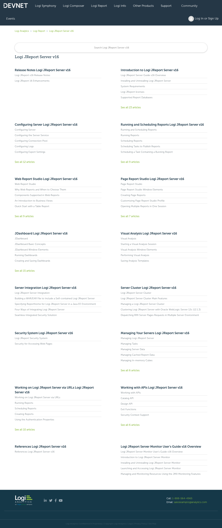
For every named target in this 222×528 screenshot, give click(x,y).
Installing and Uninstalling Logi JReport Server (146, 80)
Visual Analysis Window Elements (139, 249)
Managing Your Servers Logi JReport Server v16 (155, 333)
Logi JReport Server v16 (61, 31)
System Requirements (133, 86)
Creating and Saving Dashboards (32, 260)
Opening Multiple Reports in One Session (143, 206)
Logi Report (99, 5)
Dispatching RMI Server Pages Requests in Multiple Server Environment (160, 315)
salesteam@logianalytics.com (190, 502)
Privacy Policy (140, 523)
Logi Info (120, 5)
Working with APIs (131, 392)
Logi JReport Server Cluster (136, 292)
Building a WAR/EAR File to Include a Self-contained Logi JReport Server (55, 298)
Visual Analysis (128, 238)
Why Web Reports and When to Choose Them (40, 189)
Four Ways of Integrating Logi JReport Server (40, 309)
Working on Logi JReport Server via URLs (37, 397)
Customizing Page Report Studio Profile (143, 200)
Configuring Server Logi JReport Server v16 (46, 125)
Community (189, 5)
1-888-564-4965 (182, 498)
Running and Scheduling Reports (139, 129)
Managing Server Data (133, 349)
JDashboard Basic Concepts (30, 244)
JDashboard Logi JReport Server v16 (41, 233)
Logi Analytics (22, 31)
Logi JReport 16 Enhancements (32, 80)
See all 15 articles (25, 270)
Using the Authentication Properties (34, 419)
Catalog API (127, 398)
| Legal (130, 523)
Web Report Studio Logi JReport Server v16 (46, 179)
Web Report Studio (25, 184)
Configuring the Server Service (32, 135)
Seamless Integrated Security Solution (36, 315)
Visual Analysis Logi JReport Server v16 (149, 233)
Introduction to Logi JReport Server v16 (149, 70)
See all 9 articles (130, 162)
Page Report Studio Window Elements (142, 189)
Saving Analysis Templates (135, 260)
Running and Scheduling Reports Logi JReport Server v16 (162, 125)
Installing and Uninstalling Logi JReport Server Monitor (150, 462)
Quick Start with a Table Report (32, 206)
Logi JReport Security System (31, 338)
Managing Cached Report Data (138, 354)
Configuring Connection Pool (31, 140)
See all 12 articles (25, 162)
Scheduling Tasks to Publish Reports (140, 146)
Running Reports (130, 135)
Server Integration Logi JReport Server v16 (45, 288)
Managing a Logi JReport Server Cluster (142, 304)
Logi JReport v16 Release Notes (32, 75)
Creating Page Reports (133, 195)
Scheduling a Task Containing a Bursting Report (147, 151)
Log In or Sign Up (206, 18)
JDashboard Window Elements (31, 249)
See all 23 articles (131, 107)
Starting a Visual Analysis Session (138, 244)
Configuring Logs (24, 146)
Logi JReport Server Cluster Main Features (144, 298)
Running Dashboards (26, 255)
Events (10, 18)
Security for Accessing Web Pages (33, 343)
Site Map (152, 523)
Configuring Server (25, 129)
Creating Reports (24, 414)
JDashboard (21, 238)
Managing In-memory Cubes (136, 360)
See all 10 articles (25, 429)
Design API (127, 403)
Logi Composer (73, 5)
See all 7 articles (130, 216)
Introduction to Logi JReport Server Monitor (145, 457)
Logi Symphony (45, 5)
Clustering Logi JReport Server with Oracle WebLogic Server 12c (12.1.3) (161, 309)
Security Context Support (135, 414)
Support (166, 5)
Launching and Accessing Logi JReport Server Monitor (151, 468)
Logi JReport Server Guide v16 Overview (143, 75)
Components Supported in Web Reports (37, 195)
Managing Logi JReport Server (137, 338)
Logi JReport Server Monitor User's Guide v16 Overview (161, 447)
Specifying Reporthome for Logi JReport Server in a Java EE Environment (55, 304)
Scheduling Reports (131, 140)
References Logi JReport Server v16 (40, 447)
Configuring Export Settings (30, 151)
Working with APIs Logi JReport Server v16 (152, 387)
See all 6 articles (130, 370)
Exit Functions (128, 409)
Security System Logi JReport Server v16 (44, 333)
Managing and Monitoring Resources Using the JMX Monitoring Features (160, 473)
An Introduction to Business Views (34, 200)
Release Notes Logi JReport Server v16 (43, 70)
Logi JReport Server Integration (32, 292)
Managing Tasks (129, 343)
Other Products (143, 5)
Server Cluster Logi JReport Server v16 (148, 288)
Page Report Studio (131, 184)
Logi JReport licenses (132, 91)
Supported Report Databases (136, 97)
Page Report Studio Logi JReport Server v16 (152, 179)
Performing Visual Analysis (135, 255)
